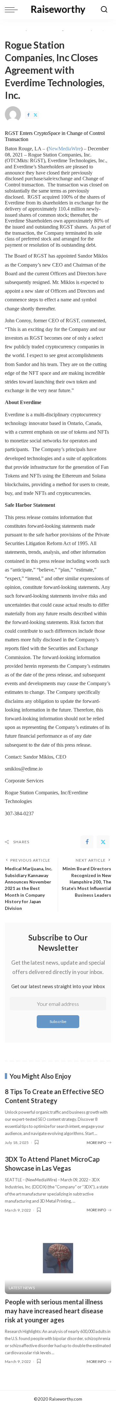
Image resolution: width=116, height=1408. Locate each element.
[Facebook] (28, 115)
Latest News (22, 1288)
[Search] (104, 9)
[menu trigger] (13, 9)
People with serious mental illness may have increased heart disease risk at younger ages (54, 1311)
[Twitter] (35, 115)
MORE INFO (96, 1142)
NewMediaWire (64, 148)
